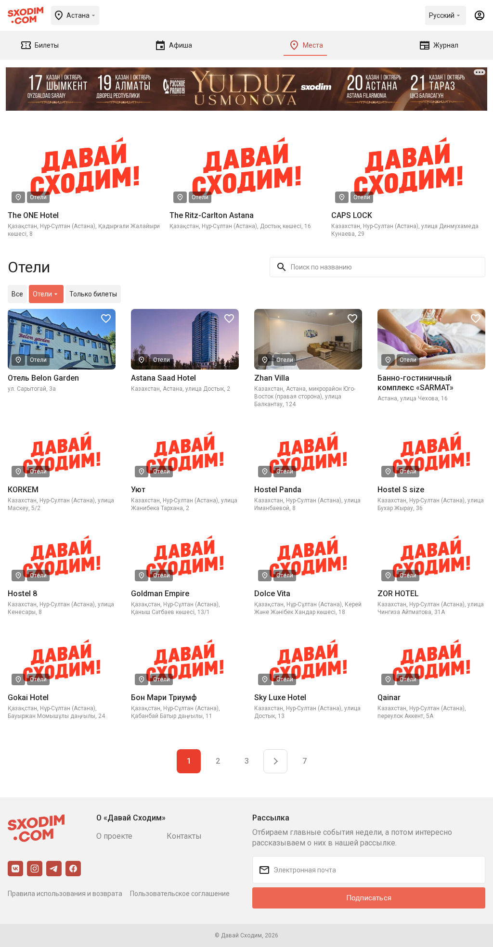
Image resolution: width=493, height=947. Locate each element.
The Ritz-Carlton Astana (211, 215)
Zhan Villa (271, 378)
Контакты (184, 836)
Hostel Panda (277, 489)
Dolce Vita (272, 593)
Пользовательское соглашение (180, 893)
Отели (38, 197)
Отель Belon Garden (43, 378)
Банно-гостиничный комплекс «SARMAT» (415, 382)
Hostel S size (400, 489)
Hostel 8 (22, 593)
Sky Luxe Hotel (280, 697)
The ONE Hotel (33, 215)
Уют (138, 489)
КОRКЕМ (23, 489)
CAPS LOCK (351, 215)
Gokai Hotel (28, 697)
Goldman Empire (160, 593)
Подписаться (368, 898)
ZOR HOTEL (398, 593)
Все (17, 294)
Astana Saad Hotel (163, 378)
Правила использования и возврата (65, 893)
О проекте (114, 836)
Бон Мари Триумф (164, 697)
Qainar (389, 697)
